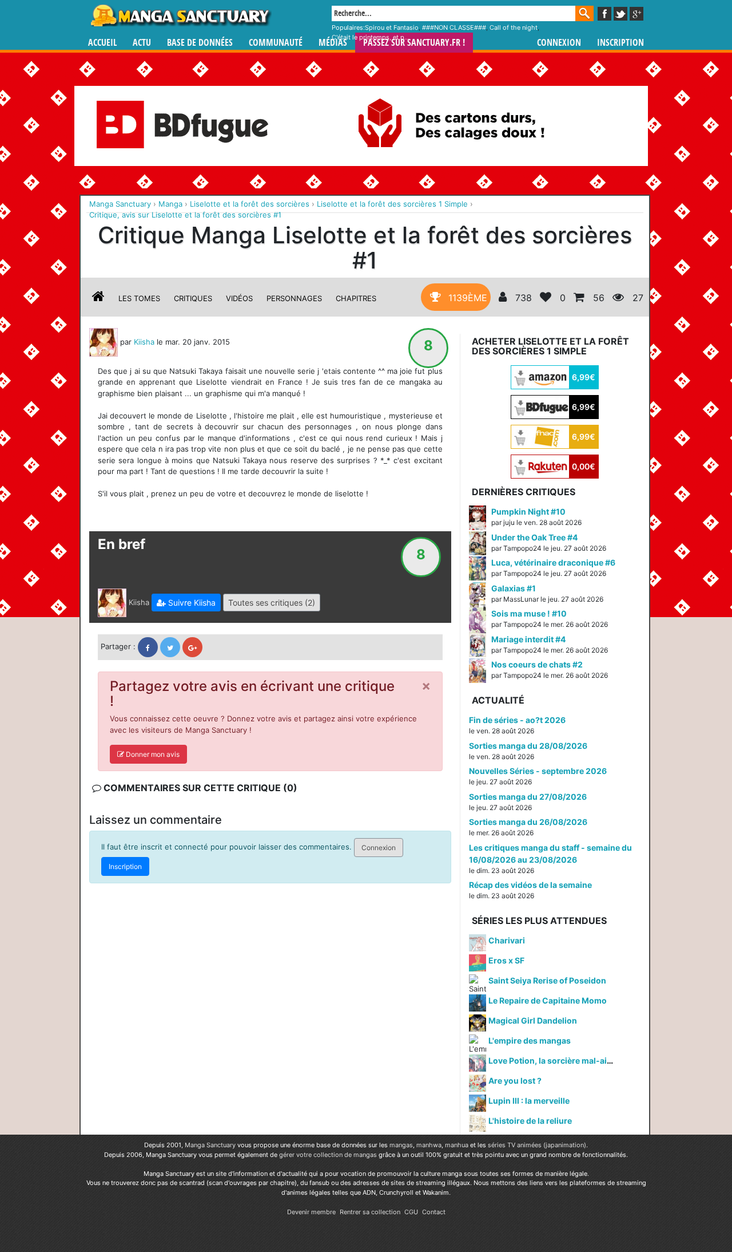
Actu (142, 42)
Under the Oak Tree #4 (534, 537)
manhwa (428, 1145)
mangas (401, 1145)
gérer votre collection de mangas (328, 1155)
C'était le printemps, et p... (370, 37)
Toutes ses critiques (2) (271, 602)
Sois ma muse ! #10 (529, 613)
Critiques (193, 298)
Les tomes (139, 298)
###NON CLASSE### (454, 27)
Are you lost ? (515, 1080)
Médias (333, 42)
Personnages (294, 298)
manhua (456, 1145)
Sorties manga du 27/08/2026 (528, 796)
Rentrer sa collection (370, 1212)
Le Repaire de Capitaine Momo (547, 1000)
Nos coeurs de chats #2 (537, 664)
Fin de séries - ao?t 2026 (517, 720)
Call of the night (514, 27)
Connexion (559, 42)
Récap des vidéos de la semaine (530, 885)
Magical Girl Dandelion (532, 1020)
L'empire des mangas (529, 1040)
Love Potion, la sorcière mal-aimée (555, 1060)
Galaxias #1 (513, 588)
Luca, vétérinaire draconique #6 (553, 562)
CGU (411, 1212)
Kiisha (144, 341)
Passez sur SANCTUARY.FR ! (414, 42)
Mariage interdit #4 (528, 639)
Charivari (506, 940)
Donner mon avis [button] (152, 754)
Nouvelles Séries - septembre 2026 (538, 771)
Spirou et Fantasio (392, 27)
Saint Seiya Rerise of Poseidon (547, 980)
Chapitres (356, 298)
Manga (180, 15)
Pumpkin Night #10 (528, 511)
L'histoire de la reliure (530, 1120)
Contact (433, 1212)
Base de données (200, 42)
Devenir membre (311, 1212)
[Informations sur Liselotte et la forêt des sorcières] (98, 298)
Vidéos (239, 298)
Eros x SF (506, 960)
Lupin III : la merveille (529, 1100)
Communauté (276, 42)
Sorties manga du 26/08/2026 (528, 822)
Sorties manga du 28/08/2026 (528, 746)
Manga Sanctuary (210, 1145)
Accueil (102, 42)
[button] (186, 602)
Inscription (620, 42)
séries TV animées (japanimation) (537, 1145)
